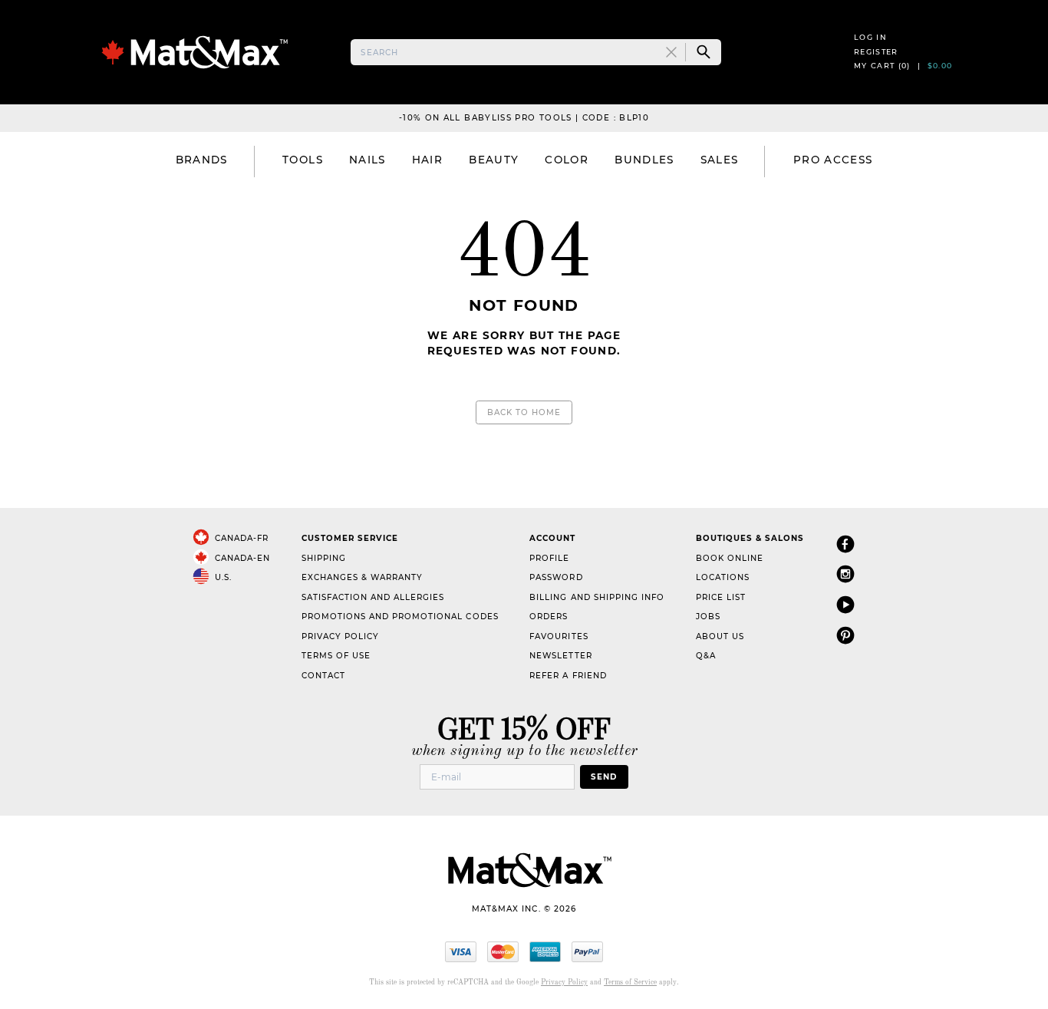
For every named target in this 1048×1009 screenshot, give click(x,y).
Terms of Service (630, 982)
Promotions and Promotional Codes (400, 617)
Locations (723, 577)
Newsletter (560, 656)
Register (876, 52)
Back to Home (524, 412)
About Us (720, 636)
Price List (721, 597)
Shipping (324, 558)
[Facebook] (845, 544)
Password (555, 577)
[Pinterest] (845, 635)
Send (604, 777)
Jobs (708, 617)
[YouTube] (845, 604)
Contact (323, 676)
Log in (870, 37)
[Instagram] (845, 574)
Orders (548, 617)
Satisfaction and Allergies (373, 597)
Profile (549, 558)
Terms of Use (336, 656)
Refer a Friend (567, 676)
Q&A (706, 656)
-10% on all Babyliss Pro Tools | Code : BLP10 (524, 118)
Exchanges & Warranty (362, 577)
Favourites (558, 636)
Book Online (729, 558)
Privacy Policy (340, 636)
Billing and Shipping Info (596, 597)
